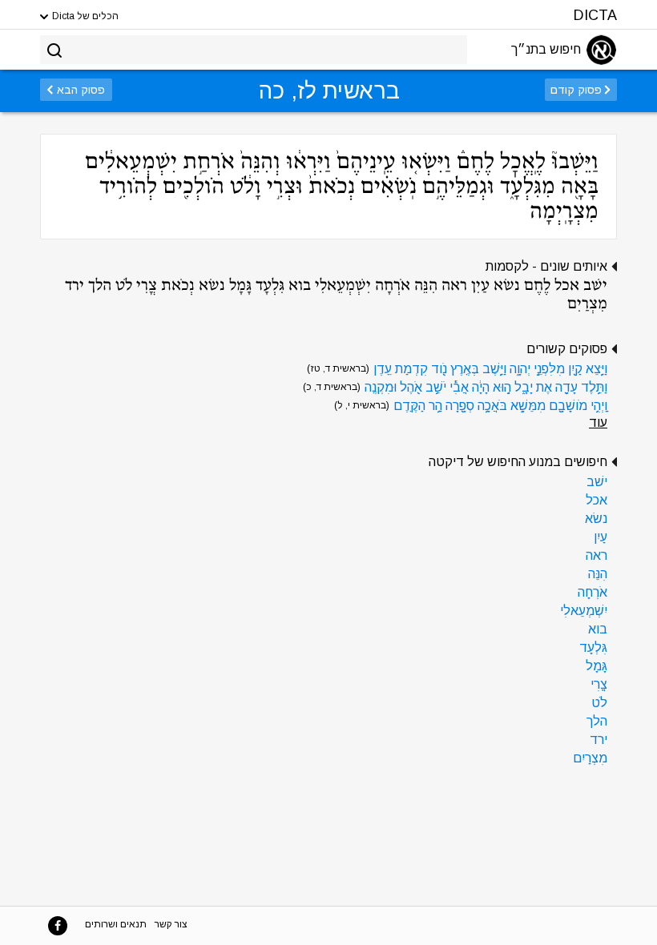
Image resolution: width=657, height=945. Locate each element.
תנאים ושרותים (116, 924)
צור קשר (171, 924)
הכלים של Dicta (84, 16)
